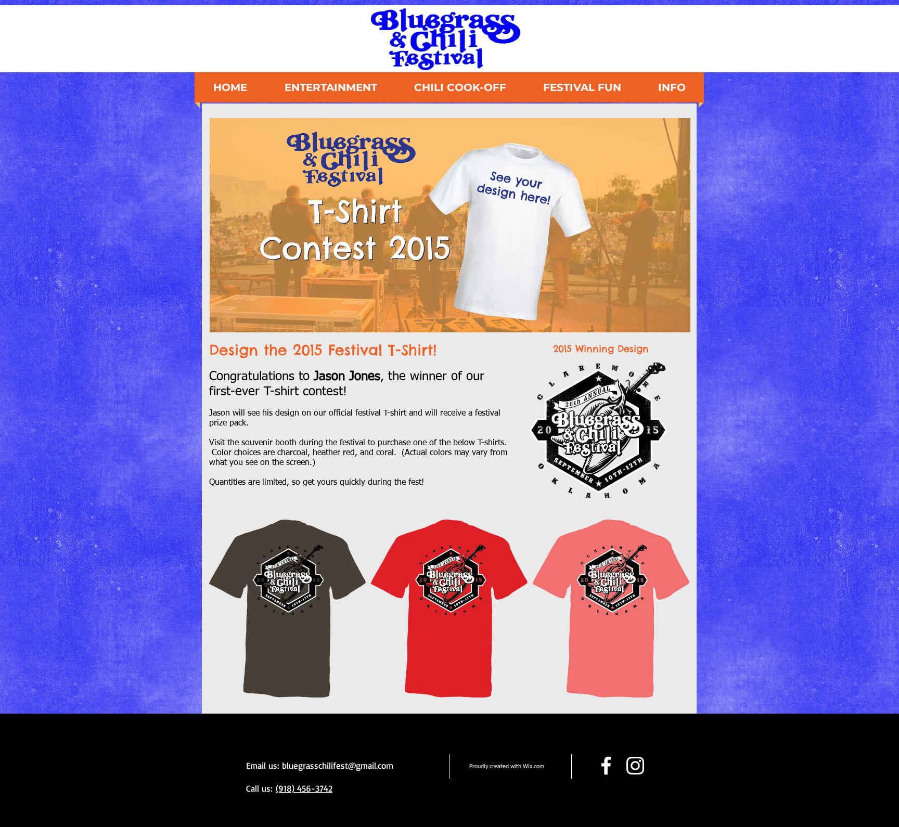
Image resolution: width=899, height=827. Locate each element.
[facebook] (606, 766)
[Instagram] (635, 766)
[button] (671, 87)
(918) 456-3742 (304, 788)
